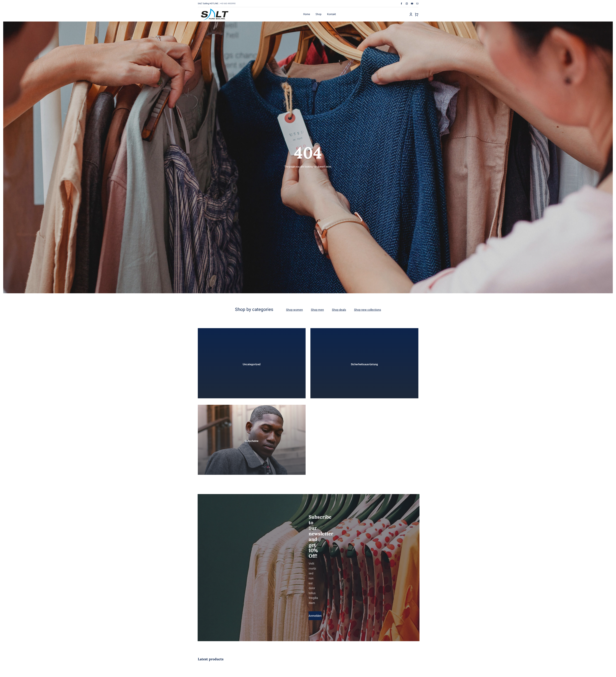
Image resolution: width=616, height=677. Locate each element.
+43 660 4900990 (227, 3)
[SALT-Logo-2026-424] (215, 8)
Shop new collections (367, 309)
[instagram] (407, 4)
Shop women (294, 309)
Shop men (317, 309)
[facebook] (401, 4)
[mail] (417, 4)
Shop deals (339, 309)
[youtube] (412, 4)
